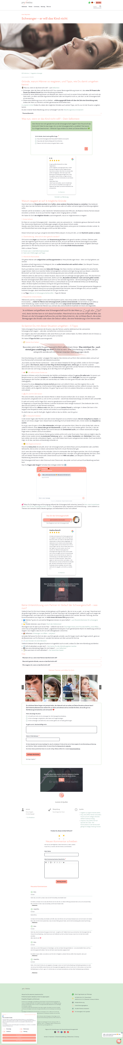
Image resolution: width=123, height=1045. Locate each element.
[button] (5, 1015)
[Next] (100, 687)
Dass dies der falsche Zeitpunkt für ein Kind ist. (49, 141)
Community (36, 6)
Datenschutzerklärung (61, 1036)
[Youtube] (65, 1032)
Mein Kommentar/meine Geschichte (54, 859)
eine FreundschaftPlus (83, 627)
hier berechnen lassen (56, 650)
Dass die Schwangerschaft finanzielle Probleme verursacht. (53, 139)
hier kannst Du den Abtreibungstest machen (61, 646)
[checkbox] (3, 1029)
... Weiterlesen (34, 905)
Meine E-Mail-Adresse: (32, 736)
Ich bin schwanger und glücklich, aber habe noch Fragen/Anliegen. (45, 718)
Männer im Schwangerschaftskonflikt (41, 293)
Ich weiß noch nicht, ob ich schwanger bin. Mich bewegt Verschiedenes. (47, 716)
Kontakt (46, 1036)
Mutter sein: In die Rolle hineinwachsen (36, 251)
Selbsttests (24, 6)
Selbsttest (55, 88)
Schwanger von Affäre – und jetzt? (44, 633)
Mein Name (47, 851)
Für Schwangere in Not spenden (82, 1011)
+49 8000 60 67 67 (79, 997)
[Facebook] (61, 1032)
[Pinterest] (68, 1032)
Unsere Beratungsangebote (81, 1005)
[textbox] (61, 871)
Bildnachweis (71, 1036)
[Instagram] (58, 1032)
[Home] (27, 2)
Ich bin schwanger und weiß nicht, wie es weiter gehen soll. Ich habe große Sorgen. (50, 720)
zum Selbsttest (61, 648)
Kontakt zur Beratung (61, 197)
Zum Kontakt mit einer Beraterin (36, 641)
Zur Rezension (61, 192)
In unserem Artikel (28, 105)
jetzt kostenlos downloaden (57, 520)
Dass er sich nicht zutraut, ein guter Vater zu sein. (50, 143)
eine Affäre (94, 627)
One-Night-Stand (69, 627)
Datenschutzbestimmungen (30, 1014)
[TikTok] (55, 1032)
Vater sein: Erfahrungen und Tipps (34, 253)
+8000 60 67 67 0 (79, 999)
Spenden (98, 2)
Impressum (52, 1036)
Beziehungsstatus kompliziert (73, 110)
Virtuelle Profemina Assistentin (82, 1008)
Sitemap (77, 1036)
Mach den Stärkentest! (53, 624)
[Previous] (23, 687)
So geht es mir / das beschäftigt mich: (36, 724)
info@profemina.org (79, 1002)
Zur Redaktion (31, 818)
